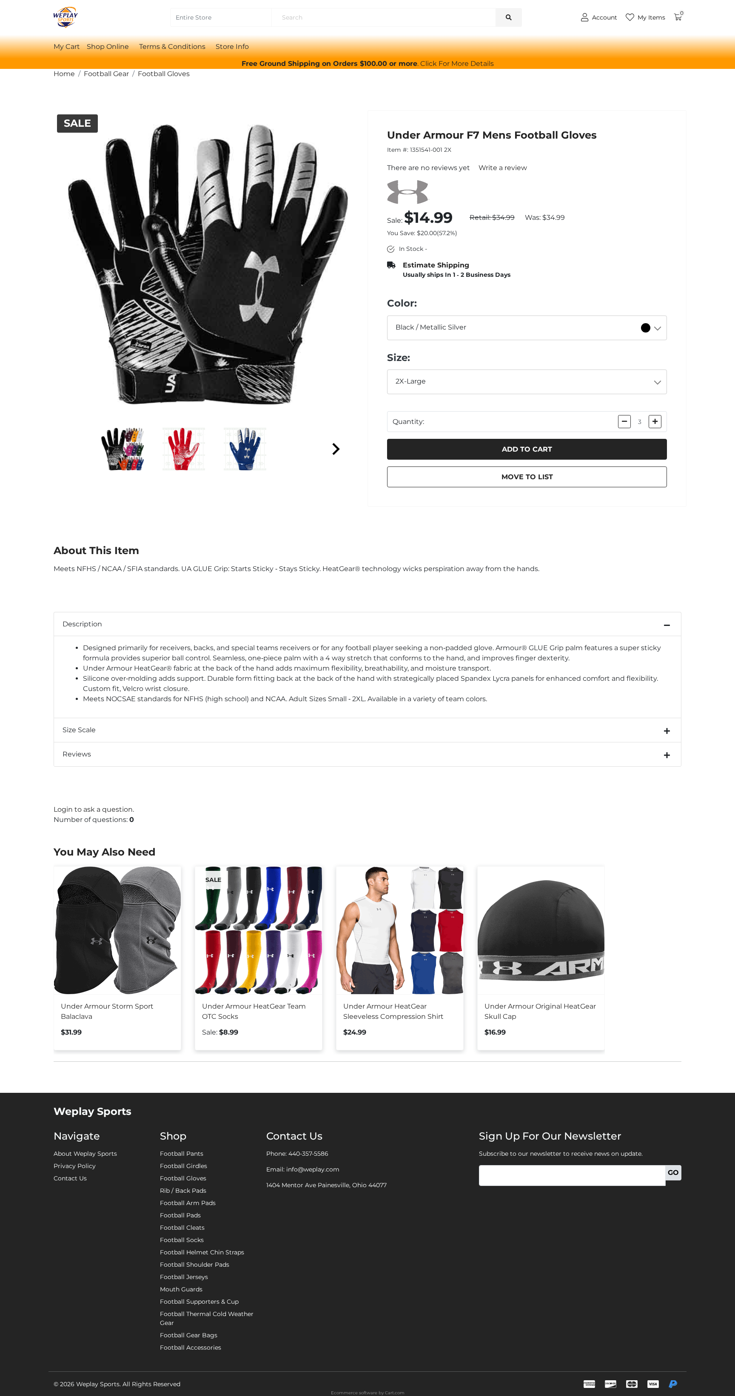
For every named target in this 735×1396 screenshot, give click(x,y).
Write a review (503, 168)
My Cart (67, 47)
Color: (402, 303)
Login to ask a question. (94, 809)
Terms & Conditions (172, 47)
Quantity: (408, 422)
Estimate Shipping (436, 265)
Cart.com (395, 1393)
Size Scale (79, 730)
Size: (398, 358)
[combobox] (527, 328)
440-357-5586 (308, 1153)
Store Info (232, 47)
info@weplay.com (312, 1169)
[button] (457, 64)
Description (82, 624)
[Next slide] (335, 449)
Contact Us (70, 1178)
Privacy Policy (75, 1166)
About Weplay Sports (85, 1153)
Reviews (77, 754)
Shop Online (108, 47)
